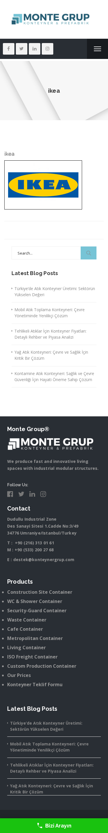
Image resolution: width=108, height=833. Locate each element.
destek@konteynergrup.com (44, 559)
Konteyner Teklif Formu (34, 684)
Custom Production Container (41, 666)
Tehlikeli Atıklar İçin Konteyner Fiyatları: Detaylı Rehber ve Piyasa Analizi (50, 334)
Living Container (26, 647)
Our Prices (19, 675)
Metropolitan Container (35, 638)
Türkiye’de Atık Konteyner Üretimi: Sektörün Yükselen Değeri (54, 291)
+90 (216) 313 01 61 (34, 543)
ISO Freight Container (32, 657)
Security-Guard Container (37, 610)
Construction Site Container (39, 592)
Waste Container (26, 620)
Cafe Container (25, 629)
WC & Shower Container (34, 601)
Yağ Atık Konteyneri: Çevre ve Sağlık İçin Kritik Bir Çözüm (51, 355)
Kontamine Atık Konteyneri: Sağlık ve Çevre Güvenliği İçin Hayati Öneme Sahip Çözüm (54, 376)
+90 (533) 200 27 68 (34, 549)
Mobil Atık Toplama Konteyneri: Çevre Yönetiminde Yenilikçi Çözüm (49, 312)
